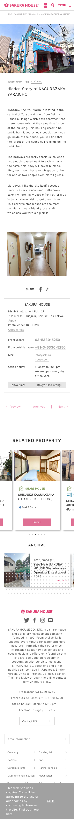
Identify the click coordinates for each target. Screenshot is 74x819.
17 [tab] (57, 564)
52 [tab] (29, 571)
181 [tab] (19, 590)
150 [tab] (60, 584)
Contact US (29, 721)
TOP (10, 14)
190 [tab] (47, 590)
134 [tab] (10, 584)
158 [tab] (16, 587)
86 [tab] (66, 574)
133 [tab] (7, 584)
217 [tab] (64, 594)
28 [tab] (23, 567)
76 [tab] (35, 574)
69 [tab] (13, 574)
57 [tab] (44, 571)
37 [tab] (50, 567)
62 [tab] (60, 571)
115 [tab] (19, 580)
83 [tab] (57, 574)
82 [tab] (53, 574)
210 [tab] (43, 594)
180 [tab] (16, 590)
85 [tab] (63, 574)
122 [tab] (41, 580)
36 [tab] (47, 567)
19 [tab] (63, 564)
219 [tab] (70, 594)
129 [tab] (63, 580)
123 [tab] (44, 580)
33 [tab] (38, 567)
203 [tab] (21, 594)
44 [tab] (72, 567)
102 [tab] (47, 577)
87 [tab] (69, 574)
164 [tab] (35, 587)
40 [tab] (60, 567)
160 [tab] (23, 587)
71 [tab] (19, 574)
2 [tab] (33, 535)
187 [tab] (38, 590)
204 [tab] (24, 594)
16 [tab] (53, 564)
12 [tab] (41, 564)
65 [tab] (69, 571)
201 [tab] (15, 594)
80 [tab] (47, 574)
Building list (45, 752)
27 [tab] (19, 567)
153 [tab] (69, 584)
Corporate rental (16, 767)
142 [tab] (35, 584)
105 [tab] (57, 577)
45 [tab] (7, 571)
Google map (16, 329)
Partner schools (48, 767)
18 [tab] (60, 564)
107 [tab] (63, 577)
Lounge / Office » (43, 710)
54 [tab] (35, 571)
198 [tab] (72, 590)
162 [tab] (29, 587)
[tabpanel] (37, 490)
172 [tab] (60, 587)
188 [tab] (41, 590)
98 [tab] (35, 577)
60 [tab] (53, 571)
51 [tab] (26, 571)
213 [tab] (52, 594)
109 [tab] (69, 577)
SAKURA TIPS (20, 14)
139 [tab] (26, 584)
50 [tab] (23, 571)
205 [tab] (27, 594)
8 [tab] (29, 564)
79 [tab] (44, 574)
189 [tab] (44, 590)
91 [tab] (13, 577)
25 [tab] (13, 567)
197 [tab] (69, 590)
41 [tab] (63, 567)
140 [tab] (29, 584)
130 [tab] (66, 580)
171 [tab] (57, 587)
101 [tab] (44, 577)
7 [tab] (26, 564)
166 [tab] (41, 587)
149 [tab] (57, 584)
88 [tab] (72, 574)
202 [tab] (18, 594)
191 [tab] (50, 590)
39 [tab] (57, 567)
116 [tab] (23, 580)
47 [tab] (13, 571)
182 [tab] (23, 590)
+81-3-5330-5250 (50, 347)
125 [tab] (50, 580)
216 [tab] (61, 594)
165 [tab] (38, 587)
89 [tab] (7, 577)
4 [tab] (39, 535)
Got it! (50, 800)
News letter (45, 775)
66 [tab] (72, 571)
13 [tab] (44, 564)
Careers (11, 760)
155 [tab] (7, 587)
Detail (37, 522)
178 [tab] (10, 590)
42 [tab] (66, 567)
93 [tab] (19, 577)
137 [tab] (19, 584)
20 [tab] (66, 564)
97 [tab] (32, 577)
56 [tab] (41, 571)
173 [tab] (63, 587)
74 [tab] (29, 574)
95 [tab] (26, 577)
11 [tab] (38, 564)
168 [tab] (47, 587)
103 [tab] (50, 577)
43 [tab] (69, 567)
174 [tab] (66, 587)
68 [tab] (10, 574)
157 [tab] (13, 587)
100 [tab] (41, 577)
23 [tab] (7, 567)
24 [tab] (10, 567)
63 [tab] (63, 571)
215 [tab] (58, 594)
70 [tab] (16, 574)
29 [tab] (26, 567)
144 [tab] (41, 584)
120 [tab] (35, 580)
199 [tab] (9, 594)
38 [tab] (53, 567)
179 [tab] (13, 590)
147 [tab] (50, 584)
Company (12, 752)
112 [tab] (10, 580)
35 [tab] (44, 567)
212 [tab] (49, 594)
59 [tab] (50, 571)
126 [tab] (53, 580)
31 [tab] (32, 567)
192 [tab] (53, 590)
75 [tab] (32, 574)
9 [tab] (32, 564)
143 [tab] (38, 584)
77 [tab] (38, 574)
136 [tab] (16, 584)
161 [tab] (26, 587)
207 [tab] (33, 594)
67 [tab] (7, 574)
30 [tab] (29, 567)
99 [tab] (38, 577)
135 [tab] (13, 584)
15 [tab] (50, 564)
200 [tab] (12, 594)
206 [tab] (30, 594)
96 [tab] (29, 577)
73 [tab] (26, 574)
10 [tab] (35, 564)
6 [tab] (45, 535)
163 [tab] (32, 587)
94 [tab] (23, 577)
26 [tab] (16, 567)
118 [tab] (29, 580)
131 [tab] (69, 580)
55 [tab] (38, 571)
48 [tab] (16, 571)
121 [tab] (38, 580)
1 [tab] (30, 535)
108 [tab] (66, 577)
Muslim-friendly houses (20, 775)
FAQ (41, 760)
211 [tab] (46, 594)
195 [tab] (63, 590)
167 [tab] (44, 587)
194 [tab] (60, 590)
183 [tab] (26, 590)
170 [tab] (53, 587)
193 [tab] (57, 590)
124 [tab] (47, 580)
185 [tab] (32, 590)
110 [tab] (72, 577)
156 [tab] (10, 587)
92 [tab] (16, 577)
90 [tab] (10, 577)
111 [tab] (7, 580)
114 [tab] (16, 580)
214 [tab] (55, 594)
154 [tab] (72, 584)
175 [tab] (69, 587)
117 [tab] (26, 580)
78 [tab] (41, 574)
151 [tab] (63, 584)
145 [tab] (44, 584)
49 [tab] (19, 571)
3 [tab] (36, 535)
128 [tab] (60, 580)
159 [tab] (19, 587)
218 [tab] (67, 594)
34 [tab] (41, 567)
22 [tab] (72, 564)
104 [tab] (53, 577)
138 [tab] (23, 584)
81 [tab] (50, 574)
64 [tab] (66, 571)
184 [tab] (29, 590)
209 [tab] (39, 594)
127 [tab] (57, 580)
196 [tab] (66, 590)
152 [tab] (66, 584)
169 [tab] (50, 587)
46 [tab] (10, 571)
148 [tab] (53, 584)
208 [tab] (36, 594)
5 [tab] (42, 535)
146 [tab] (47, 584)
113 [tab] (13, 580)
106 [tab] (60, 577)
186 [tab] (35, 590)
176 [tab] (72, 587)
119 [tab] (32, 580)
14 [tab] (47, 564)
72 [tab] (23, 574)
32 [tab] (35, 567)
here (9, 814)
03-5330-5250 (47, 340)
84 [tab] (60, 574)
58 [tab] (47, 571)
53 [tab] (32, 571)
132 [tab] (72, 580)
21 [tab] (69, 564)
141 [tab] (32, 584)
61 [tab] (57, 571)
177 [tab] (7, 590)
